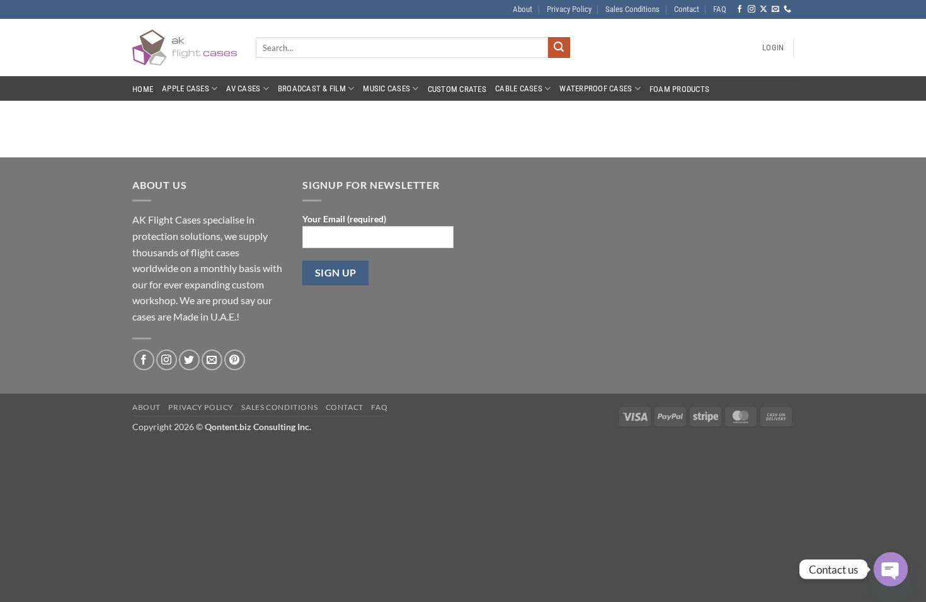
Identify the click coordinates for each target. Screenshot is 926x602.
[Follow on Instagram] (751, 9)
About (522, 9)
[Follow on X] (763, 9)
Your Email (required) (344, 218)
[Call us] (787, 9)
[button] (773, 48)
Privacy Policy (569, 9)
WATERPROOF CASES (595, 88)
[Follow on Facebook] (739, 9)
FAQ (719, 9)
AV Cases (243, 88)
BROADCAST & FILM (312, 88)
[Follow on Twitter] (189, 359)
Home (142, 89)
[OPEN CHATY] (891, 569)
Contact (686, 9)
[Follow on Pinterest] (234, 359)
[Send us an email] (775, 9)
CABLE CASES (518, 88)
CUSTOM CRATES (457, 89)
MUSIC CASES (386, 88)
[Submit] (558, 48)
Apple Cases (185, 88)
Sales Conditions (632, 9)
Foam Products (679, 89)
